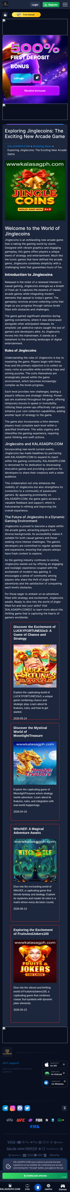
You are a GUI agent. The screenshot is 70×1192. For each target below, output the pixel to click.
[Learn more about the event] (35, 26)
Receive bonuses (35, 90)
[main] (38, 1187)
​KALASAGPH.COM (18, 146)
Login (35, 4)
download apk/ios (46, 1176)
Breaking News (42, 146)
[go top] (65, 1108)
